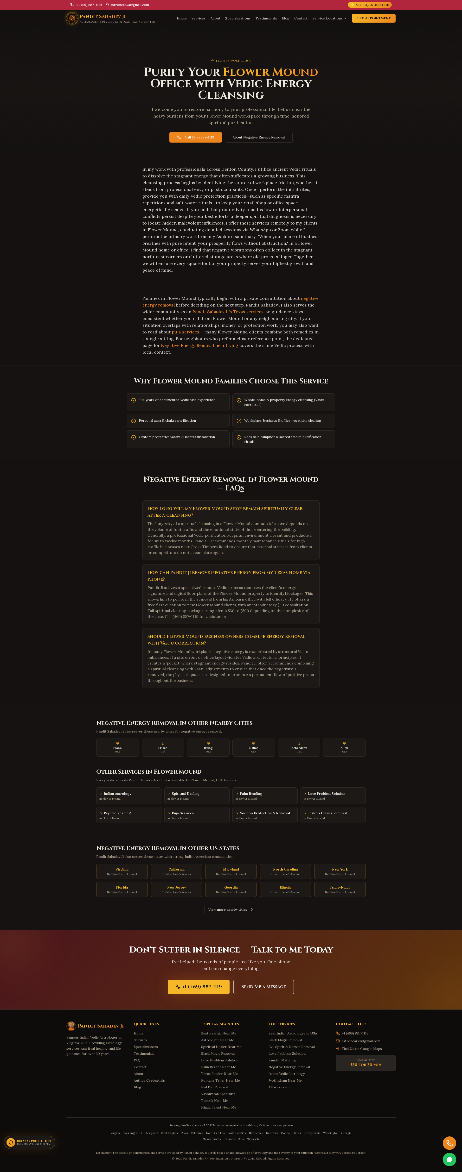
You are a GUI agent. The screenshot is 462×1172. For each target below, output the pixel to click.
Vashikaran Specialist (218, 1094)
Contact (301, 18)
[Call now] (449, 1143)
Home (182, 18)
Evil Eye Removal (214, 1087)
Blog (285, 18)
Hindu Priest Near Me (218, 1107)
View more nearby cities (227, 909)
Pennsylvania (312, 1133)
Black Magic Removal (218, 1053)
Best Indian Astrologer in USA (293, 1033)
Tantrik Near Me (214, 1100)
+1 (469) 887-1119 (202, 987)
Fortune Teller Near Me (220, 1080)
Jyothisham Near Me (285, 1080)
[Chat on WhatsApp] (449, 1159)
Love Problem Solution (219, 1060)
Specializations (237, 18)
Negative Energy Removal (289, 1067)
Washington (330, 1133)
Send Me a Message (264, 987)
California (197, 1133)
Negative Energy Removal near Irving (199, 345)
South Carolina (237, 1133)
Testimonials (266, 18)
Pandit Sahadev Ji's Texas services (227, 311)
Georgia (346, 1133)
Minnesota (253, 1139)
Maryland (152, 1133)
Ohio (241, 1139)
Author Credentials (149, 1080)
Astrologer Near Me (217, 1040)
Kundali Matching (282, 1060)
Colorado (229, 1139)
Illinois (297, 1133)
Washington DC (133, 1133)
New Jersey (256, 1133)
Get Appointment (374, 18)
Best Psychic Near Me (218, 1033)
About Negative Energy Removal (259, 137)
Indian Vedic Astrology (287, 1074)
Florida (285, 1133)
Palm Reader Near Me (218, 1067)
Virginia (116, 1133)
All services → (280, 1087)
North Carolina (215, 1133)
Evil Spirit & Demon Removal (292, 1047)
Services (199, 18)
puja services (185, 332)
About (216, 18)
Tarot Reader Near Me (219, 1074)
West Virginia (169, 1133)
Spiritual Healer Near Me (221, 1047)
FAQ (137, 1060)
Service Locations (328, 18)
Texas (184, 1133)
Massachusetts (212, 1139)
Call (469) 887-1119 (199, 137)
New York (272, 1133)
